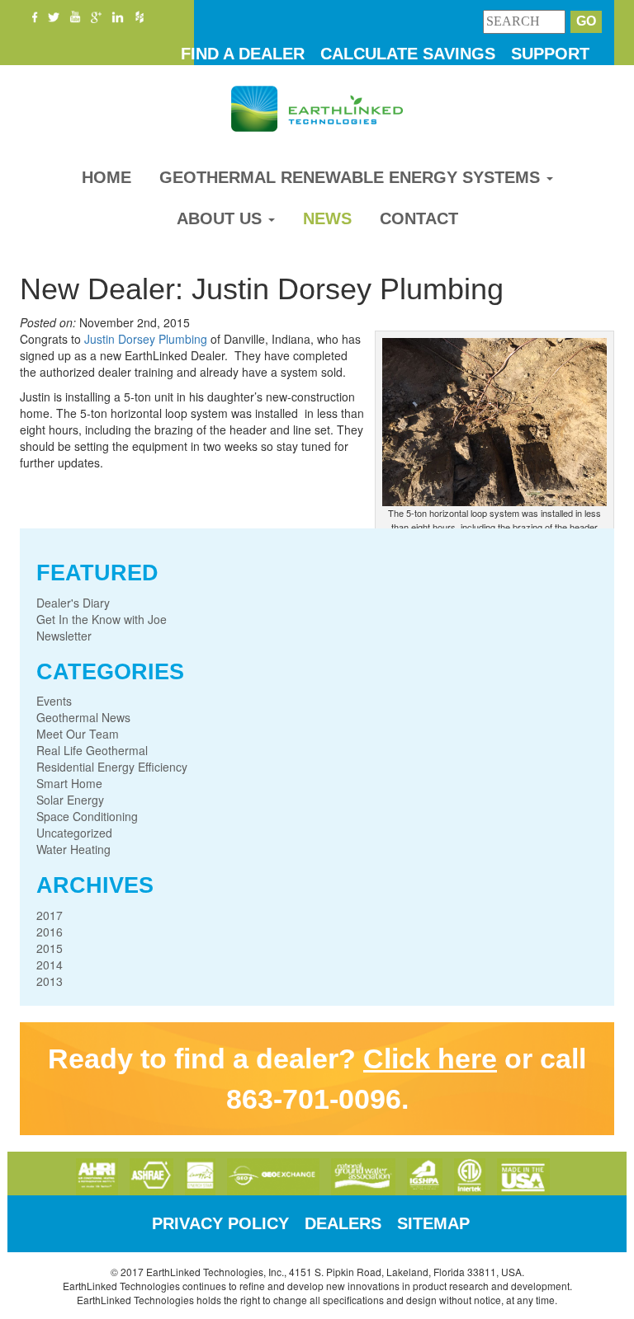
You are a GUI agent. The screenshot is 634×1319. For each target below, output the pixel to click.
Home (106, 177)
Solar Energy (70, 799)
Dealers (343, 1223)
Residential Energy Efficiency (111, 766)
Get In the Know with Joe (101, 619)
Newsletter (64, 635)
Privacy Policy (220, 1223)
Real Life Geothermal (92, 750)
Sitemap (433, 1223)
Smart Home (69, 783)
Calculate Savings (407, 54)
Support (550, 54)
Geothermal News (83, 717)
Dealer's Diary (73, 602)
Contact (419, 218)
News (327, 218)
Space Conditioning (87, 816)
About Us (222, 218)
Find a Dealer (243, 54)
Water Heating (73, 849)
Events (54, 700)
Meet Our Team (77, 733)
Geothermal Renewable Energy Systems (352, 177)
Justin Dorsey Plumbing (145, 339)
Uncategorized (74, 832)
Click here (430, 1058)
